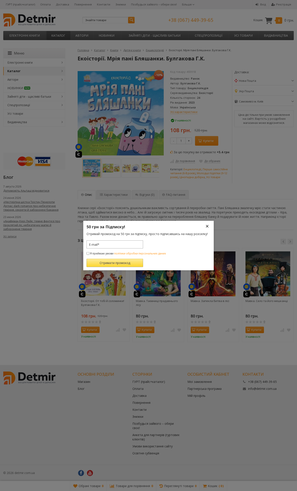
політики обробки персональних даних (140, 253)
